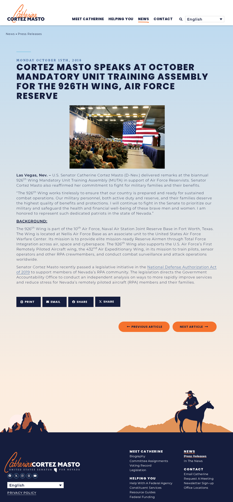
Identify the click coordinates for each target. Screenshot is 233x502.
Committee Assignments (149, 461)
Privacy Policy (21, 493)
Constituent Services (145, 487)
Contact (194, 469)
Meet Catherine (146, 451)
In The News (193, 461)
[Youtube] (35, 476)
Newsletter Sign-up (199, 483)
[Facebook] (10, 476)
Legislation (138, 470)
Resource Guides (142, 492)
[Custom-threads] (28, 476)
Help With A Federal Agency (151, 483)
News (10, 34)
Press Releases (30, 34)
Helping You (143, 478)
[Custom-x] (16, 476)
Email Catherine (196, 474)
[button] (28, 302)
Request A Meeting (199, 478)
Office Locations (196, 487)
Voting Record (140, 465)
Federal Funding (142, 497)
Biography (137, 456)
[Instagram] (22, 476)
